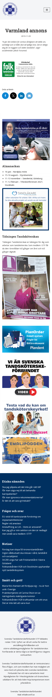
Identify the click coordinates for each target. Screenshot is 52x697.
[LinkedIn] (21, 95)
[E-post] (29, 95)
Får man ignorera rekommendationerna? (22, 497)
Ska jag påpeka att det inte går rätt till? (21, 487)
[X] (13, 95)
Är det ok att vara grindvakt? (16, 500)
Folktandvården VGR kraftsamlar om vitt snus (24, 599)
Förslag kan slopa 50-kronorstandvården (22, 549)
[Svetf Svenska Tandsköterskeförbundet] (10, 10)
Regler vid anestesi (11, 523)
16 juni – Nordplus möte (16, 171)
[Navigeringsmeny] (47, 10)
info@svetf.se (28, 694)
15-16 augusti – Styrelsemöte (18, 175)
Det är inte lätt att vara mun (16, 603)
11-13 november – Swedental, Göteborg (23, 178)
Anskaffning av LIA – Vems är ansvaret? (21, 526)
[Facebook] (5, 95)
